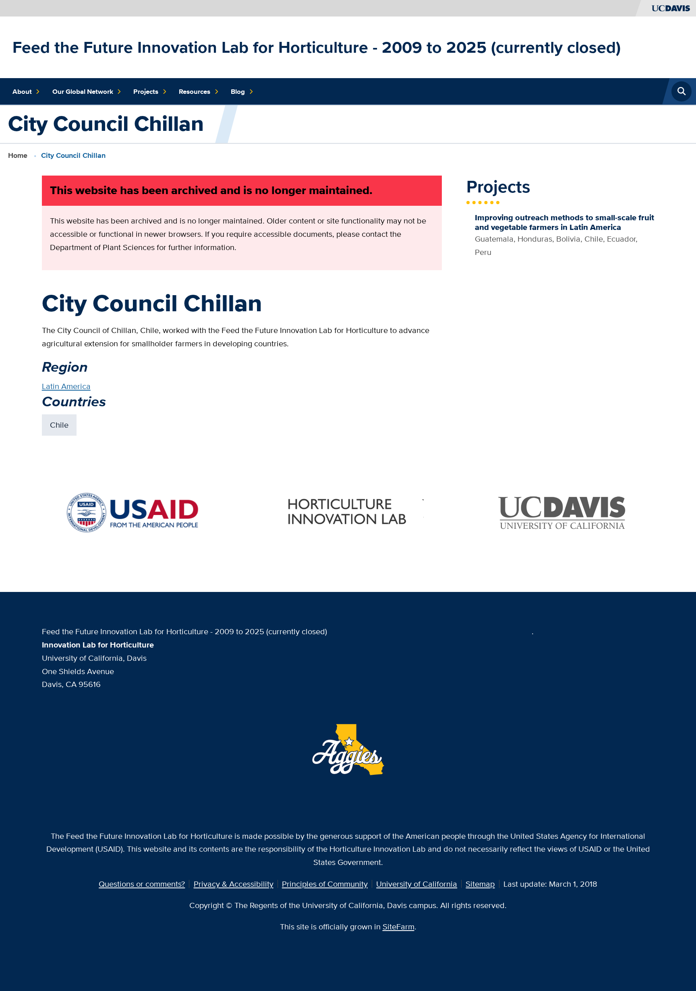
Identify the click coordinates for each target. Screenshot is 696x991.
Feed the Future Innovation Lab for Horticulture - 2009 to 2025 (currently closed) (316, 47)
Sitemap (480, 884)
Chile (59, 424)
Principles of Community (325, 884)
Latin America (66, 386)
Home (17, 155)
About (22, 91)
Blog (238, 91)
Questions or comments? (142, 884)
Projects (145, 91)
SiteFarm (398, 926)
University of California (416, 884)
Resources (194, 91)
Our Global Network (82, 91)
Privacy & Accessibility (233, 884)
